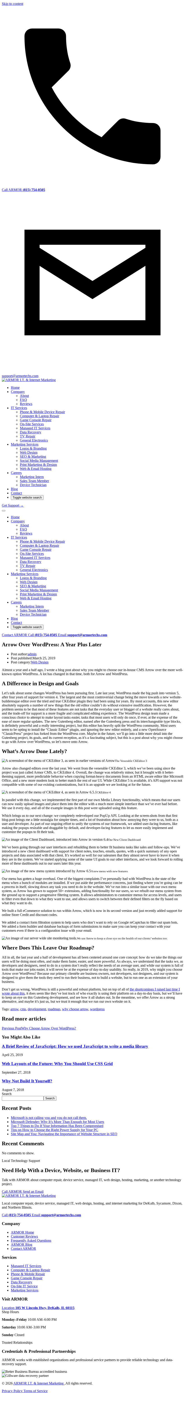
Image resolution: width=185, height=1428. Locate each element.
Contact (16, 493)
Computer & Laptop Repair (39, 416)
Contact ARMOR (15, 635)
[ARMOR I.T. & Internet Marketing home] (29, 380)
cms (23, 1009)
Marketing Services (24, 444)
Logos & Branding (33, 448)
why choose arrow (75, 1009)
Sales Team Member (34, 481)
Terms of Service (35, 1391)
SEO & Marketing (33, 456)
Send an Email (33, 1191)
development (37, 1009)
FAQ (23, 400)
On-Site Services (32, 424)
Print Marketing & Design (38, 465)
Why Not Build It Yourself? (27, 1081)
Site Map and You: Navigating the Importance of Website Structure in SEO (64, 1134)
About (24, 396)
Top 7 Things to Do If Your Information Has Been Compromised (57, 1126)
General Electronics (34, 440)
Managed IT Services (35, 428)
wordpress (97, 1009)
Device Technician (33, 485)
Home (15, 387)
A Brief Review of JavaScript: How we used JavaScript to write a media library (75, 1046)
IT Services (19, 408)
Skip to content (12, 4)
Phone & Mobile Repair (28, 1274)
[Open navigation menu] (3, 510)
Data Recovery (30, 432)
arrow (14, 1009)
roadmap (54, 1009)
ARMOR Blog (21, 1244)
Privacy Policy (12, 1391)
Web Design (28, 452)
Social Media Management (39, 460)
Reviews (26, 404)
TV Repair (27, 436)
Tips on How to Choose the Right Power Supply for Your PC (54, 1130)
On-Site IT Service (24, 1286)
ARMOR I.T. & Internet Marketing (39, 1383)
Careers (16, 473)
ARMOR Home (22, 1232)
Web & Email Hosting (35, 469)
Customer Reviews (24, 1236)
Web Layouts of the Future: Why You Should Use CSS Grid (57, 1063)
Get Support (13, 505)
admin (32, 654)
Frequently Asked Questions (31, 1240)
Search (7, 1094)
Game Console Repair (35, 420)
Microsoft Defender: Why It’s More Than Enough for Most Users (57, 1122)
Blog (14, 489)
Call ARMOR (12, 1191)
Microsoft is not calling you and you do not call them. (49, 1118)
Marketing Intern (32, 477)
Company (18, 392)
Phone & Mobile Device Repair (42, 412)
